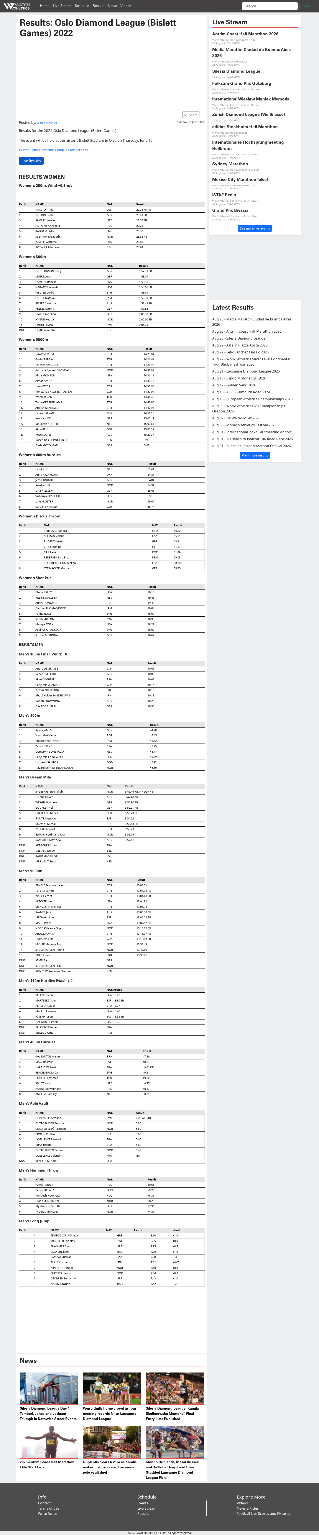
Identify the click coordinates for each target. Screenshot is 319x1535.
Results (98, 6)
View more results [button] (255, 455)
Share (193, 115)
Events (142, 1503)
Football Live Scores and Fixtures (263, 1513)
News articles (248, 1508)
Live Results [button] (31, 160)
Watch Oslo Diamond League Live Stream (53, 149)
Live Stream (62, 6)
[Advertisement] (112, 72)
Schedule (82, 6)
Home (44, 6)
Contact (44, 1503)
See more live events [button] (255, 228)
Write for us (48, 1513)
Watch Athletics (47, 123)
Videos (125, 6)
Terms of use (48, 1508)
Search (308, 6)
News (112, 6)
